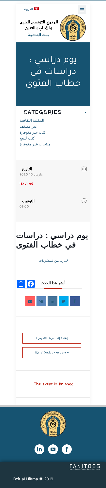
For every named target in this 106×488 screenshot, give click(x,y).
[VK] (41, 301)
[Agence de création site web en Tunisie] (85, 466)
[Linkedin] (52, 301)
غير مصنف (28, 126)
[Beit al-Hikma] (53, 27)
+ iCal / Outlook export (52, 352)
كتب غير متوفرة (33, 132)
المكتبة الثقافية (32, 120)
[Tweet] (64, 301)
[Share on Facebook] (75, 301)
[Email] (30, 301)
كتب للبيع (27, 138)
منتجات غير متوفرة (35, 144)
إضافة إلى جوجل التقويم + (51, 338)
